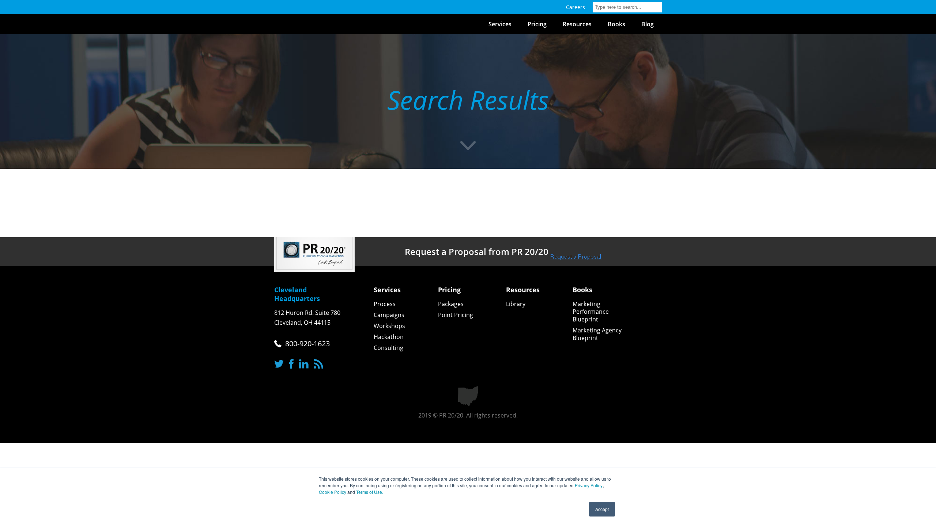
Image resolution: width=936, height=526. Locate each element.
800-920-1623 (307, 343)
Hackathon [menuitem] (389, 337)
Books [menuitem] (616, 24)
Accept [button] (602, 509)
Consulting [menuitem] (388, 348)
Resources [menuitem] (577, 24)
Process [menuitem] (385, 304)
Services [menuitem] (500, 24)
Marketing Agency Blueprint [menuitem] (597, 334)
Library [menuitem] (515, 304)
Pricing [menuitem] (537, 24)
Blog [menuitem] (647, 24)
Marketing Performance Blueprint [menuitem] (591, 311)
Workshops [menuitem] (389, 326)
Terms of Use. (369, 492)
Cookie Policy (332, 492)
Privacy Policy (589, 485)
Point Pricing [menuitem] (455, 315)
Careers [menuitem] (575, 7)
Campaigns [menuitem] (389, 315)
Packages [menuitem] (451, 304)
